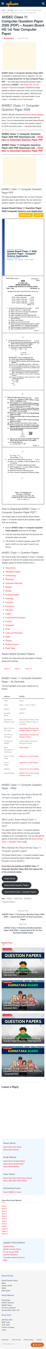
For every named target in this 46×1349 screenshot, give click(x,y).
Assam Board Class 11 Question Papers (20, 891)
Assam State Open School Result (15, 1180)
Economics (9, 606)
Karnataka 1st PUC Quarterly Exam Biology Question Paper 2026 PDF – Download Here (22, 1039)
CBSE (4, 1288)
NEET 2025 (6, 1322)
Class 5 (4, 1216)
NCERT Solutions (8, 1302)
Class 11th (18, 898)
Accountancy (10, 568)
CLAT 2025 (6, 1325)
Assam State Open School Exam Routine (17, 1178)
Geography (9, 625)
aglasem (12, 3)
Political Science (12, 644)
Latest (4, 1330)
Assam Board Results (11, 1149)
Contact (39, 1340)
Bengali (8, 587)
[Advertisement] (19, 56)
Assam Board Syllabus (11, 1166)
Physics (8, 640)
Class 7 (4, 1221)
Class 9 (4, 1226)
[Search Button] (43, 3)
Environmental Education (15, 617)
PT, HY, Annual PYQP (11, 1252)
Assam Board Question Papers (16, 885)
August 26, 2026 (23, 38)
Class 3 (4, 1211)
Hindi (7, 629)
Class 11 (18, 668)
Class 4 (4, 1213)
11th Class (10, 10)
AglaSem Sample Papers (12, 1249)
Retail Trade (10, 648)
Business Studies (12, 594)
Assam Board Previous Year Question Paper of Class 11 (29, 729)
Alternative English (12, 571)
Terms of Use (16, 1340)
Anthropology (10, 575)
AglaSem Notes (8, 1246)
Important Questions (10, 1254)
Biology (8, 590)
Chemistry (9, 598)
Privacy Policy (28, 1340)
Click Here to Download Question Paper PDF (22, 138)
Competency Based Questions (14, 1257)
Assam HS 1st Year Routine (29, 756)
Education (9, 610)
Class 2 (4, 1208)
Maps (5, 1260)
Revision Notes (7, 1285)
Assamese (9, 579)
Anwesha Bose (9, 38)
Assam (9, 898)
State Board (6, 1290)
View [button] (38, 215)
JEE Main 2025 (7, 1320)
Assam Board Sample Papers (13, 1164)
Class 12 (28, 668)
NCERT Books (7, 1305)
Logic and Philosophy (14, 633)
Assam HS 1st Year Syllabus (29, 769)
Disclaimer (5, 1340)
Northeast (27, 898)
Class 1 (4, 1206)
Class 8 (4, 1224)
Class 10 (7, 668)
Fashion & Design (8, 1327)
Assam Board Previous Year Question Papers (29, 735)
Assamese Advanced (13, 583)
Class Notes (6, 1300)
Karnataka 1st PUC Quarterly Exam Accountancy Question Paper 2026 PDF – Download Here (21, 972)
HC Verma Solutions (9, 1308)
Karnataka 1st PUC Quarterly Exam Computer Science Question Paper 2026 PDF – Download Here (22, 1071)
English (8, 613)
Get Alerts (38, 1345)
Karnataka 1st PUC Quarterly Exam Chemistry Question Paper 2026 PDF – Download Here (20, 1005)
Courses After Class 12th (10, 1310)
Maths (7, 636)
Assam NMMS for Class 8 (12, 1192)
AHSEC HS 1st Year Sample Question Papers (29, 774)
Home (3, 10)
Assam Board (22, 99)
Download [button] (25, 215)
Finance (8, 621)
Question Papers (9, 902)
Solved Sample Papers (10, 1280)
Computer (9, 602)
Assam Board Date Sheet (12, 1147)
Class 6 (4, 1218)
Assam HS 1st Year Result (28, 762)
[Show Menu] (3, 3)
